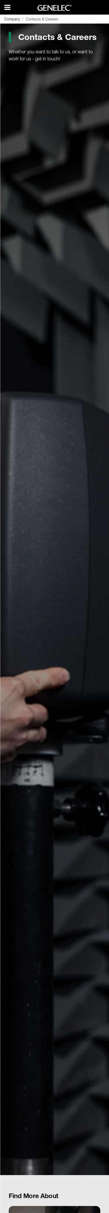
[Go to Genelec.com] (54, 8)
